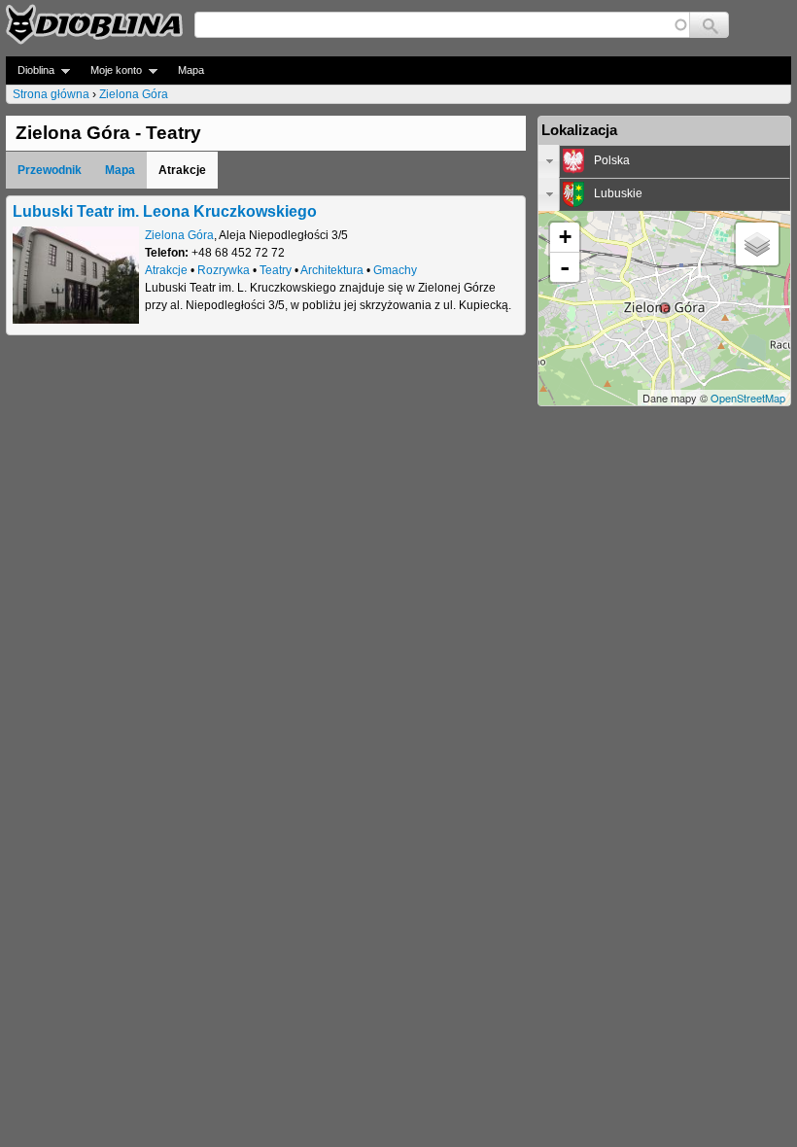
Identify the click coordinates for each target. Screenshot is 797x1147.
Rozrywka (223, 270)
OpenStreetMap (747, 397)
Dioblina (30, 70)
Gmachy (395, 270)
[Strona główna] (94, 24)
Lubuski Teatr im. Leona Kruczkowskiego (165, 211)
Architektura (332, 270)
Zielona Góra (133, 94)
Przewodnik (49, 170)
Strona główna (51, 94)
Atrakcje (166, 270)
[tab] (664, 161)
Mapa (191, 70)
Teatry (276, 270)
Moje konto (110, 70)
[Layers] (757, 244)
